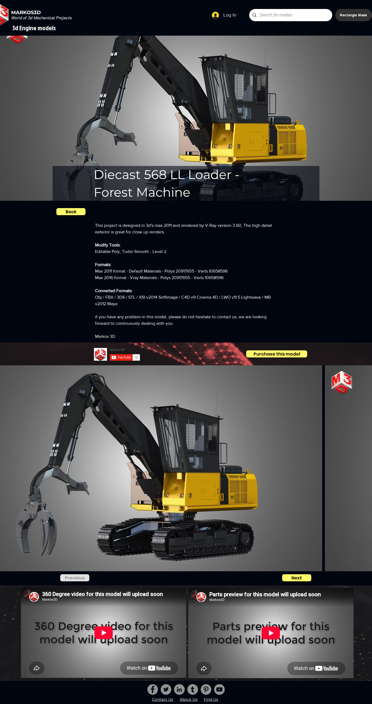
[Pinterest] (206, 689)
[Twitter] (166, 689)
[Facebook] (152, 689)
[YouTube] (219, 689)
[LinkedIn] (179, 689)
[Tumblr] (192, 689)
